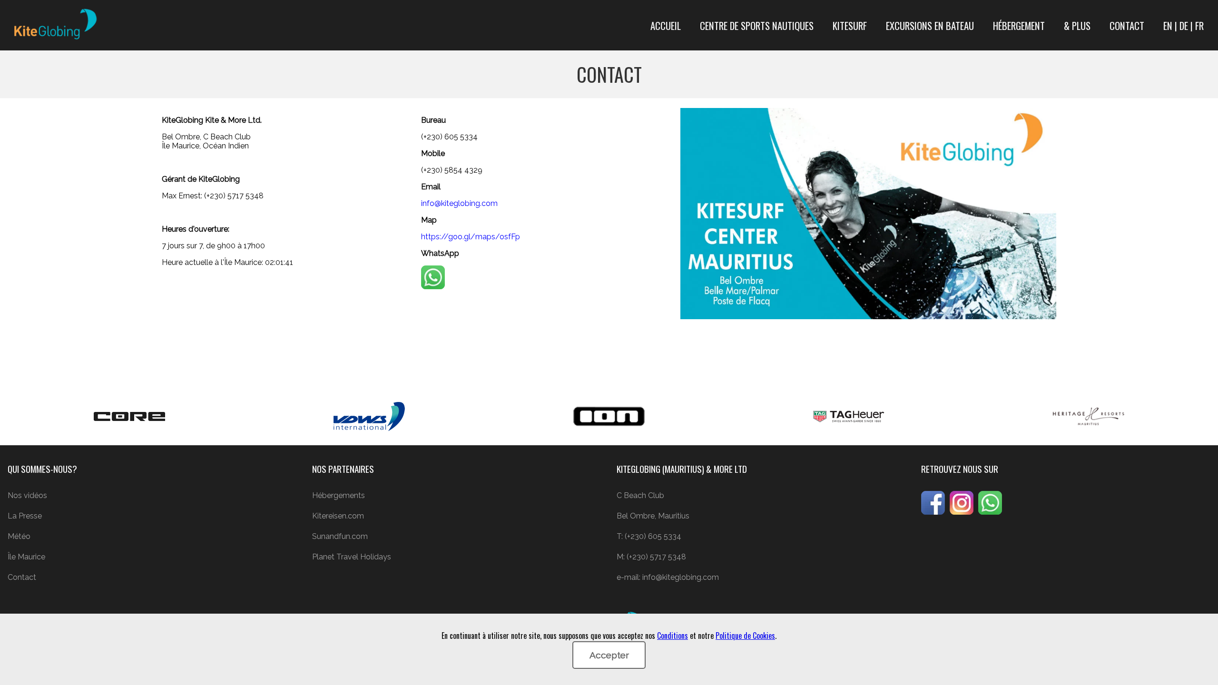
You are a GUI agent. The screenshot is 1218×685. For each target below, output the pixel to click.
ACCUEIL (665, 25)
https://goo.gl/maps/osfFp (470, 236)
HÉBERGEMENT (1019, 25)
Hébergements (338, 495)
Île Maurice (26, 556)
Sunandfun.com (340, 536)
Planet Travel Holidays (351, 556)
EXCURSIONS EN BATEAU (930, 25)
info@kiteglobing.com (459, 203)
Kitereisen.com (338, 515)
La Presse (25, 515)
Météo (19, 536)
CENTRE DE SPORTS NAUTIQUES (757, 25)
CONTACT (1127, 25)
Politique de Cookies (745, 635)
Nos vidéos (27, 495)
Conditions (672, 635)
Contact (22, 577)
